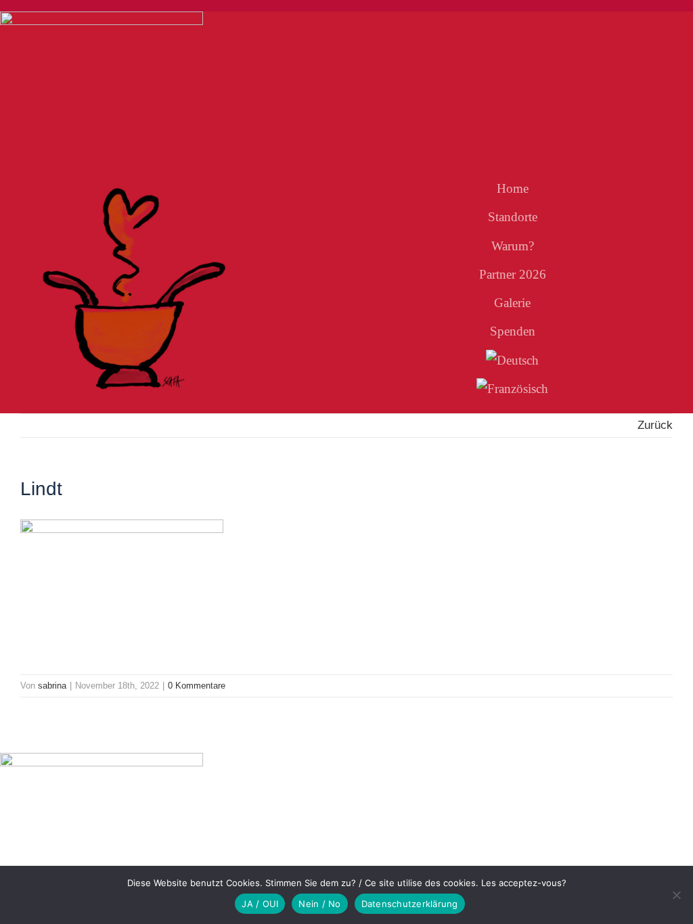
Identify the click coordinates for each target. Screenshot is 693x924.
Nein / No (319, 903)
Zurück (655, 425)
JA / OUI (260, 903)
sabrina (52, 685)
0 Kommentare (196, 685)
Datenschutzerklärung (409, 903)
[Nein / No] (676, 895)
